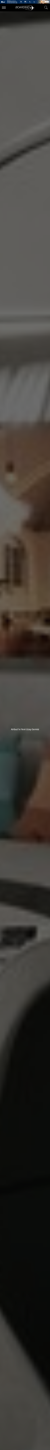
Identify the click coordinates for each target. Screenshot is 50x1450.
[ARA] (45, 7)
